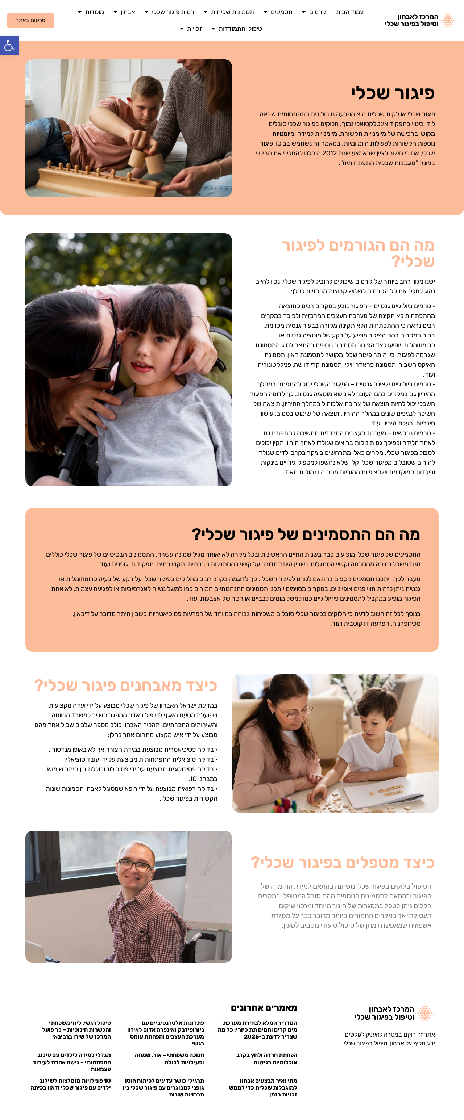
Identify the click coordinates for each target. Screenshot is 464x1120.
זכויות (194, 29)
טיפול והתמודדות (240, 29)
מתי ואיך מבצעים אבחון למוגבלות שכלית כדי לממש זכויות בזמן (263, 1087)
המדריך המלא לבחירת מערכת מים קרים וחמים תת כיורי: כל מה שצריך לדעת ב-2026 (257, 1029)
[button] (9, 45)
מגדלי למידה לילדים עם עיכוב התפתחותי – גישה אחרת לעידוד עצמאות (72, 1062)
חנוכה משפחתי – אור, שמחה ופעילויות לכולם (169, 1058)
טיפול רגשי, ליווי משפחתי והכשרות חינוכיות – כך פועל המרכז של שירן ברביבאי (76, 1029)
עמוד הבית (350, 12)
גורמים (318, 12)
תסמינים (282, 12)
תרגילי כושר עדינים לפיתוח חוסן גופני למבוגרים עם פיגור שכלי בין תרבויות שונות (163, 1087)
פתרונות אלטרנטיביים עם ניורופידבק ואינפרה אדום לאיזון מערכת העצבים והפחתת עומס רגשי (165, 1033)
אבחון (128, 12)
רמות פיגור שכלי (173, 12)
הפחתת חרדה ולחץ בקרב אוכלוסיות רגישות (266, 1058)
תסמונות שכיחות (232, 12)
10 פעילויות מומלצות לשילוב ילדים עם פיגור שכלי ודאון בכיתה (70, 1084)
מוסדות (94, 12)
